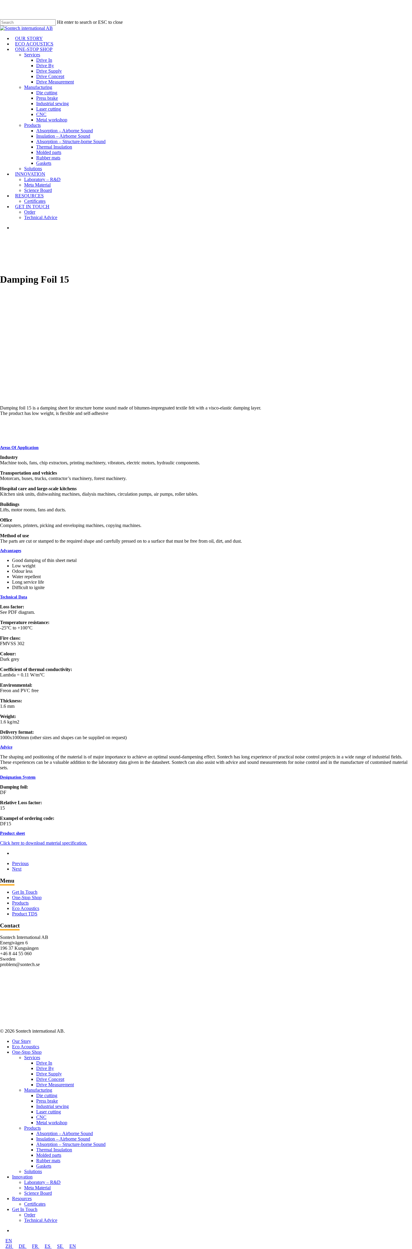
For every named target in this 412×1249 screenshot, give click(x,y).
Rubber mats (48, 1160)
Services (32, 1057)
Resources (22, 1198)
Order (29, 1214)
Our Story (21, 1041)
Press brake (47, 1100)
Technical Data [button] (13, 597)
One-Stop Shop (27, 897)
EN (8, 1240)
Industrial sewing (52, 1106)
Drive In (44, 1062)
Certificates (35, 1204)
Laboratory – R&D (42, 1182)
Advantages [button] (10, 550)
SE (60, 1246)
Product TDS (24, 913)
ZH (9, 1246)
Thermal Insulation (54, 1149)
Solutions (33, 1171)
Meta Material (37, 1187)
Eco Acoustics (25, 908)
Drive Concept (50, 1079)
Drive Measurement (55, 1084)
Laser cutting (48, 1111)
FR (35, 1246)
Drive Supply (49, 1073)
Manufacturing (38, 1090)
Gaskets (43, 1166)
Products (20, 902)
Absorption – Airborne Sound (64, 1133)
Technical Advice (40, 1220)
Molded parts (48, 1155)
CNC (41, 1117)
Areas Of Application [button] (19, 447)
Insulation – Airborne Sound (63, 1138)
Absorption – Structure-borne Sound (71, 1144)
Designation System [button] (18, 777)
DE (23, 1246)
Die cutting (46, 1095)
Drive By (45, 1068)
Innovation (22, 1176)
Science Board (38, 1193)
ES (48, 1246)
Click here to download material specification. (43, 843)
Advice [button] (6, 747)
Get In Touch (24, 892)
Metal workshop (51, 1122)
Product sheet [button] (12, 833)
